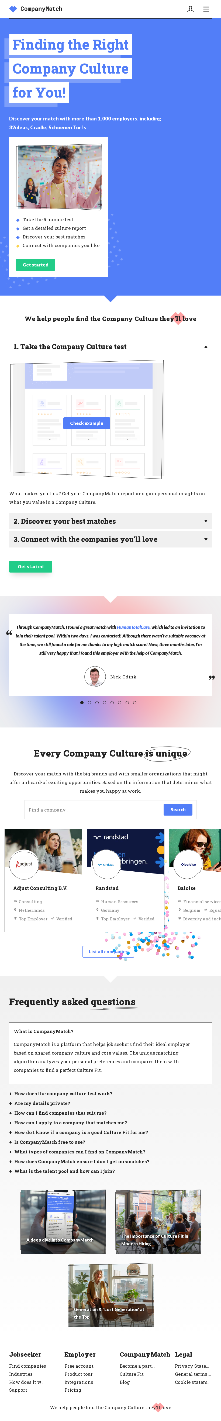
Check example (86, 423)
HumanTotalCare (133, 627)
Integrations (78, 1382)
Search (178, 809)
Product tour (78, 1374)
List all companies (108, 951)
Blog (125, 1382)
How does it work (27, 1382)
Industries (21, 1374)
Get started (36, 265)
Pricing (72, 1390)
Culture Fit (132, 1374)
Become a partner (138, 1366)
